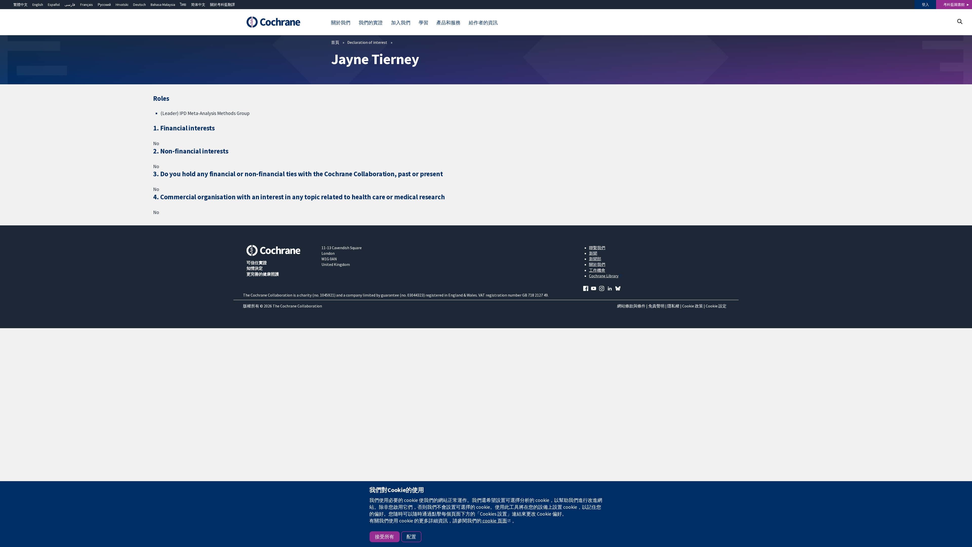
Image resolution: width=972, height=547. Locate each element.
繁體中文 (20, 4)
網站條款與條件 (631, 305)
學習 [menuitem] (423, 22)
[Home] (280, 22)
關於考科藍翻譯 (222, 4)
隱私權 (673, 305)
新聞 (593, 253)
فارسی (70, 4)
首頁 (335, 42)
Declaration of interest (367, 42)
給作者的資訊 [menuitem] (483, 22)
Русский (104, 4)
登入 (925, 4)
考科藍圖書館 (954, 4)
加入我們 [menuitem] (400, 22)
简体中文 (198, 4)
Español (54, 4)
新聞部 (595, 258)
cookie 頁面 (494, 521)
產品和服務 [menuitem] (448, 22)
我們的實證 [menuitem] (371, 22)
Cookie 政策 (692, 305)
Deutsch (139, 4)
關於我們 (597, 264)
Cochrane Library (603, 275)
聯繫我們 (597, 247)
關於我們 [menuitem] (340, 22)
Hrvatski (122, 4)
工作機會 (597, 270)
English (37, 4)
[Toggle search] (959, 21)
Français (86, 4)
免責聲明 (656, 305)
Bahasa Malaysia (163, 4)
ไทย (183, 4)
